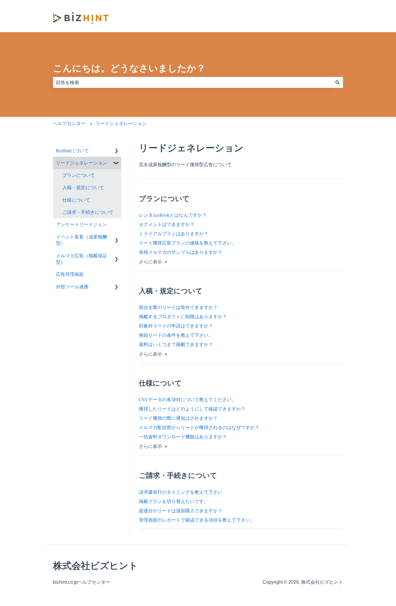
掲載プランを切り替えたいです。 (173, 501)
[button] (116, 151)
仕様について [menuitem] (76, 200)
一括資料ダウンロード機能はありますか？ (183, 436)
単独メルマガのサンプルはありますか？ (180, 252)
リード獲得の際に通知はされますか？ (178, 418)
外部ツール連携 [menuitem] (72, 286)
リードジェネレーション (121, 123)
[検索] (337, 82)
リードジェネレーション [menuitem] (81, 163)
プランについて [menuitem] (78, 175)
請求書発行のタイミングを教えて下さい (180, 492)
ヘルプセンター (69, 123)
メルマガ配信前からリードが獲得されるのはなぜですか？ (199, 427)
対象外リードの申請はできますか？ (176, 326)
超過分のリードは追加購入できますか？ (180, 510)
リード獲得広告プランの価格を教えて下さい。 (187, 243)
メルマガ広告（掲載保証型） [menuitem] (81, 258)
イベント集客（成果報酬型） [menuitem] (81, 240)
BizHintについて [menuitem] (72, 150)
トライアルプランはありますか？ (173, 233)
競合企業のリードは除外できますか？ (178, 307)
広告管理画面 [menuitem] (70, 274)
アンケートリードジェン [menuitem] (81, 224)
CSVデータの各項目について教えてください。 (187, 399)
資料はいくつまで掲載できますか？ (176, 344)
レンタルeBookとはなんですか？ (173, 215)
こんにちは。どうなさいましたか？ (129, 68)
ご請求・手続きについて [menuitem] (87, 212)
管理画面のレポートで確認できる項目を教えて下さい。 (197, 520)
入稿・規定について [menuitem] (83, 187)
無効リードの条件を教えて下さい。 (176, 335)
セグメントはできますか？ (167, 224)
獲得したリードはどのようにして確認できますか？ (192, 409)
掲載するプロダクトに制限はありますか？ (183, 316)
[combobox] (192, 82)
